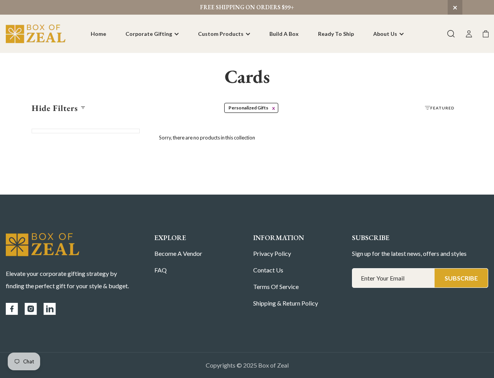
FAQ (160, 270)
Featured (442, 108)
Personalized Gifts (248, 108)
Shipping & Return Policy (285, 303)
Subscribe (461, 278)
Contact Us (268, 270)
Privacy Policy (272, 253)
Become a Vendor (178, 253)
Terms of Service (276, 286)
